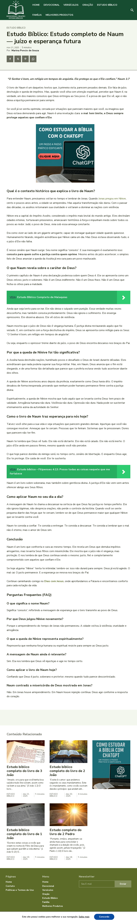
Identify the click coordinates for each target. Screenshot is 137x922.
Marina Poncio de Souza (25, 50)
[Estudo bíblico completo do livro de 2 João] (69, 751)
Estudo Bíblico (16, 28)
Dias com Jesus (54, 581)
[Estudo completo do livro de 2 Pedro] (69, 814)
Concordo (104, 916)
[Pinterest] (25, 59)
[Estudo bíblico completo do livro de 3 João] (26, 751)
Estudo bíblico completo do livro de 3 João (24, 771)
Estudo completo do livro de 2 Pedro (66, 832)
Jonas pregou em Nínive (112, 198)
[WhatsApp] (33, 59)
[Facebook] (10, 59)
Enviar (123, 883)
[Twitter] (17, 59)
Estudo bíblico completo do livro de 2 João (67, 771)
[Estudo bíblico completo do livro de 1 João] (26, 814)
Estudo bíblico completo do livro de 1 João (24, 834)
